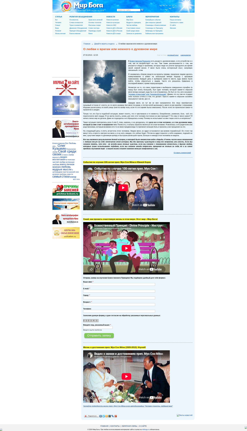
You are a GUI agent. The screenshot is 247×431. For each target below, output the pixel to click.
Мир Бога (129, 20)
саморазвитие (186, 55)
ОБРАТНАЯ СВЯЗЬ (129, 426)
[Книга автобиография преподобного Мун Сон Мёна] (66, 224)
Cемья (57, 25)
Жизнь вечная (60, 33)
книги (63, 164)
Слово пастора (93, 28)
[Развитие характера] (66, 209)
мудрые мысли (61, 169)
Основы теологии (94, 22)
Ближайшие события (153, 20)
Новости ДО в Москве (114, 28)
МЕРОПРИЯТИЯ (152, 17)
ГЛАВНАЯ (104, 426)
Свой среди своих (133, 31)
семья (56, 176)
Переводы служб (94, 31)
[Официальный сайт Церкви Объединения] (66, 238)
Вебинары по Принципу (154, 31)
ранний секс (74, 172)
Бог (56, 20)
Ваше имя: (88, 282)
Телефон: (87, 309)
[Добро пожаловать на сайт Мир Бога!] (66, 95)
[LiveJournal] (112, 416)
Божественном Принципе (140, 61)
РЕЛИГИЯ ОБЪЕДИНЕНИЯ (80, 17)
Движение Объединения (78, 28)
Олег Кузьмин (59, 147)
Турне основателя (76, 25)
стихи (66, 176)
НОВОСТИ (110, 17)
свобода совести (66, 174)
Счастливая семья (133, 28)
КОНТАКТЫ (174, 17)
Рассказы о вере (94, 25)
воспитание (58, 159)
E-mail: (86, 289)
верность (56, 157)
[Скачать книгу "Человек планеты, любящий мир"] (66, 137)
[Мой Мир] (109, 416)
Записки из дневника (134, 33)
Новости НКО (111, 25)
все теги (76, 179)
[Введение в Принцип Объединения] (66, 114)
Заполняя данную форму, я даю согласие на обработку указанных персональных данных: (122, 316)
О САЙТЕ (143, 426)
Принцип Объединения (77, 31)
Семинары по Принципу (154, 28)
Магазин (173, 28)
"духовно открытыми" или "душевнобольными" (147, 94)
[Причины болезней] (66, 195)
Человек (58, 22)
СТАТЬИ (58, 17)
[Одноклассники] (106, 416)
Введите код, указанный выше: (97, 325)
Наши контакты (175, 20)
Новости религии (112, 20)
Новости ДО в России (114, 31)
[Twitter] (103, 416)
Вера (57, 28)
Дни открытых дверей (153, 22)
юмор (73, 176)
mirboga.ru (146, 429)
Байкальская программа (154, 33)
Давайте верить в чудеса (104, 44)
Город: (86, 295)
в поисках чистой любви (63, 160)
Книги (90, 33)
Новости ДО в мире (113, 33)
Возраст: (87, 302)
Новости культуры (113, 22)
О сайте (173, 25)
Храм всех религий (95, 20)
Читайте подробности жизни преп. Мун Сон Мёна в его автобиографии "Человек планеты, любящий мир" (128, 406)
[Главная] (82, 6)
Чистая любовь (131, 25)
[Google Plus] (115, 416)
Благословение (74, 33)
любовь (66, 166)
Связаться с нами (176, 22)
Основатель (73, 20)
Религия (58, 31)
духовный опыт (173, 55)
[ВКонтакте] (100, 416)
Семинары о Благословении (156, 25)
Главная (87, 44)
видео (63, 157)
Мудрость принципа (133, 22)
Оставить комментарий (182, 153)
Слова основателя (76, 22)
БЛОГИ (129, 17)
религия (55, 174)
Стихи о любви (68, 155)
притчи (66, 172)
